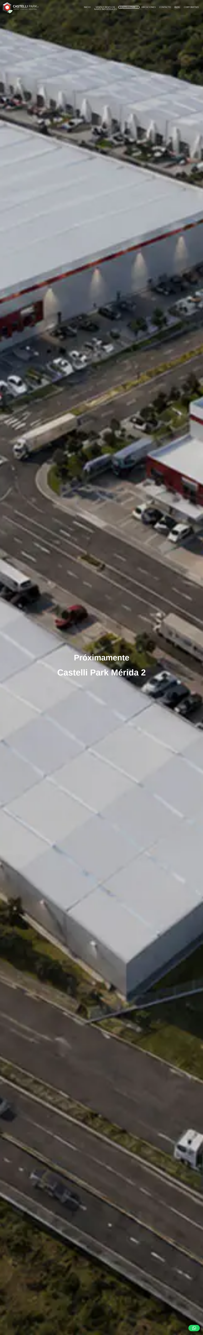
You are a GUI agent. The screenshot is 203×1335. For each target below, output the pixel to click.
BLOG (177, 7)
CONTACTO (165, 7)
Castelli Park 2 (129, 7)
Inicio (87, 7)
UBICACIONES (148, 7)
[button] (194, 1328)
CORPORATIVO (191, 7)
